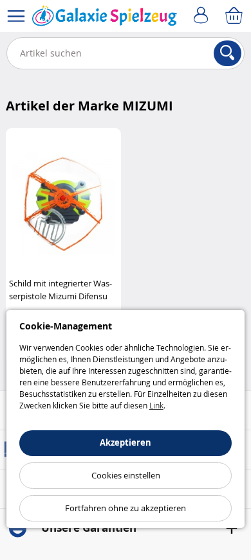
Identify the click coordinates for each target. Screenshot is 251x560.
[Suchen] (227, 53)
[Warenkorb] (235, 16)
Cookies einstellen (125, 475)
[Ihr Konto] (203, 16)
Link (156, 405)
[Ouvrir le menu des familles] (16, 16)
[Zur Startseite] (104, 18)
